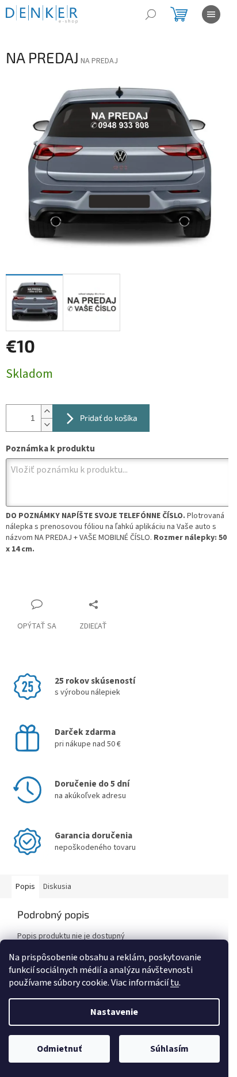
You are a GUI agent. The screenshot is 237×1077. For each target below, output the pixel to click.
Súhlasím (169, 1048)
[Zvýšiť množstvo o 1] (46, 411)
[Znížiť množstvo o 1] (46, 424)
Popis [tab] (25, 886)
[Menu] (211, 14)
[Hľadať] (150, 14)
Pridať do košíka (108, 418)
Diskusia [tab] (57, 886)
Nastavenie (114, 1012)
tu (174, 982)
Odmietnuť (59, 1048)
